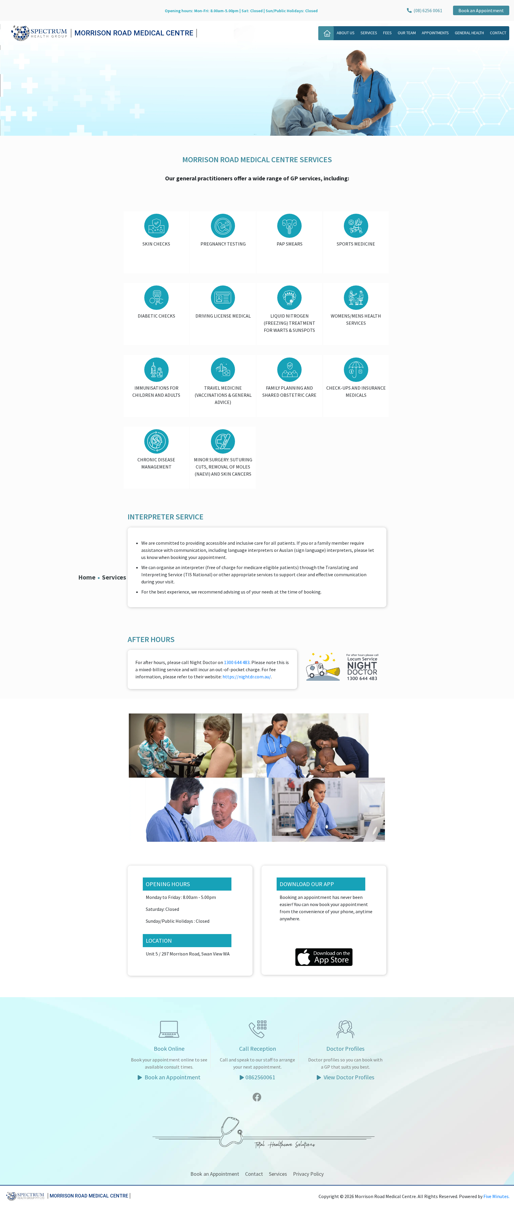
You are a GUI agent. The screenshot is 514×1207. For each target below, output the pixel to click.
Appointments (435, 32)
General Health (469, 32)
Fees (387, 32)
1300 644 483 (237, 662)
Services (369, 32)
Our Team (407, 32)
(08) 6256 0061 (427, 10)
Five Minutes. (496, 1196)
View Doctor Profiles (348, 1077)
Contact (498, 32)
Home (86, 577)
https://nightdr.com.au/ (246, 677)
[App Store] (323, 956)
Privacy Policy (308, 1173)
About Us (346, 32)
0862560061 (260, 1077)
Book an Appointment (481, 10)
